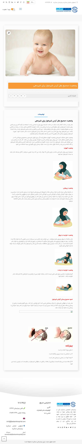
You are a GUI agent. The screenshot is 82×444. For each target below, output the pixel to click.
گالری (48, 407)
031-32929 (47, 2)
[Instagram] (9, 2)
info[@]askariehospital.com (16, 421)
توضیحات (41, 114)
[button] (9, 33)
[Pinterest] (64, 427)
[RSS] (6, 2)
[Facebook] (21, 2)
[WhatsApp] (24, 2)
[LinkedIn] (12, 2)
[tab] (41, 114)
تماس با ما (47, 413)
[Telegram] (3, 2)
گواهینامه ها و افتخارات (43, 410)
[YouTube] (15, 2)
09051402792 (13, 413)
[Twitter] (18, 2)
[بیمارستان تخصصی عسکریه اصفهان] (67, 9)
